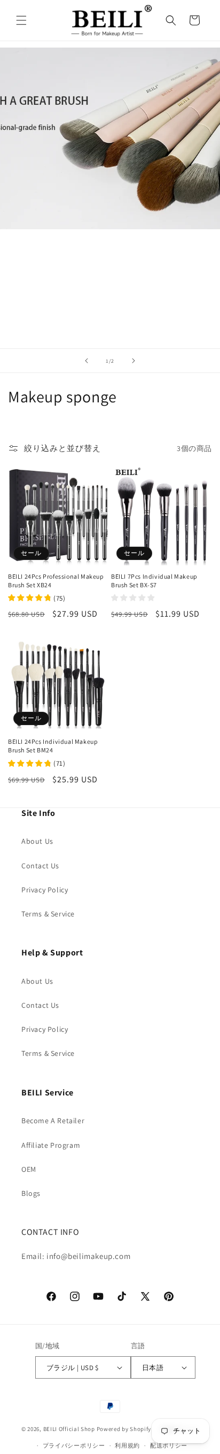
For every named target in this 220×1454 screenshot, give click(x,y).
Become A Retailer (52, 1120)
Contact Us (40, 865)
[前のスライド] (86, 360)
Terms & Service (48, 914)
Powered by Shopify (124, 1429)
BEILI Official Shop (69, 1429)
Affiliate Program (50, 1145)
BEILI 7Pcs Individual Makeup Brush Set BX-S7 (154, 580)
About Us (37, 841)
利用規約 (127, 1445)
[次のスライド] (133, 360)
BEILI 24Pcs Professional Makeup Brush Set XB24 (56, 580)
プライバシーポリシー (74, 1445)
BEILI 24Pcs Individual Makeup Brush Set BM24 (53, 745)
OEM (28, 1169)
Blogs (31, 1193)
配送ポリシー (168, 1445)
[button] (21, 20)
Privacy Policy (44, 890)
